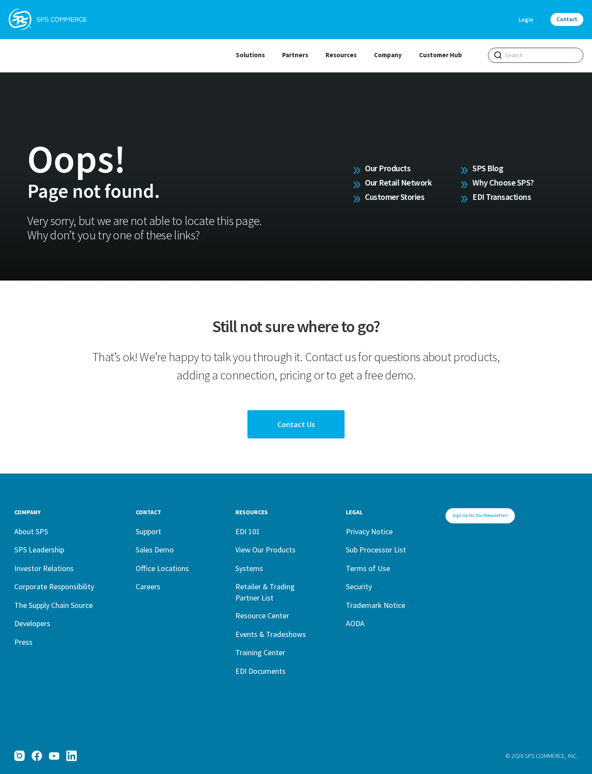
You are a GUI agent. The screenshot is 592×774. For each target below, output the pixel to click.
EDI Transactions (501, 197)
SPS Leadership (39, 550)
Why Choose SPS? (503, 182)
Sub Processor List (376, 550)
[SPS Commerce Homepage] (48, 19)
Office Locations (162, 568)
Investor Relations (44, 568)
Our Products (387, 168)
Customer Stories (394, 197)
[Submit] (498, 55)
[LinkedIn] (71, 756)
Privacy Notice (369, 531)
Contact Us (296, 424)
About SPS (31, 531)
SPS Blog (487, 168)
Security (359, 586)
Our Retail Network (398, 182)
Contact (566, 19)
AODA (355, 623)
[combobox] (535, 55)
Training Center (260, 652)
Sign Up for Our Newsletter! (480, 515)
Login (526, 19)
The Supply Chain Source (53, 605)
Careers (148, 586)
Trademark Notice (375, 605)
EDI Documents (260, 671)
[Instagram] (19, 756)
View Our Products (265, 550)
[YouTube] (54, 756)
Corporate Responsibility (54, 586)
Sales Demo (155, 550)
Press (23, 642)
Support (148, 531)
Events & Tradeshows (270, 634)
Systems (249, 568)
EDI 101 (247, 531)
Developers (32, 623)
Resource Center (262, 616)
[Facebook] (37, 756)
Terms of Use (368, 568)
